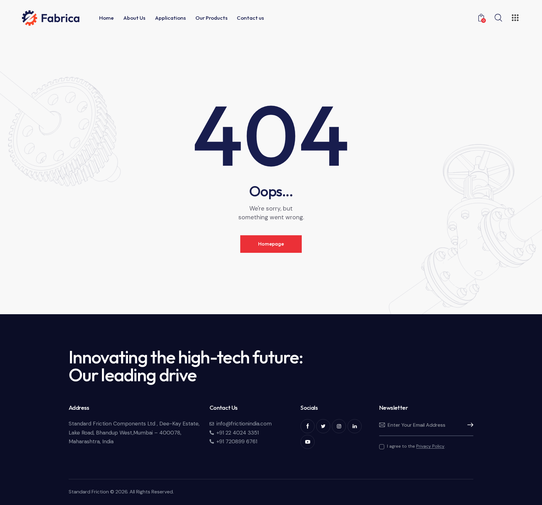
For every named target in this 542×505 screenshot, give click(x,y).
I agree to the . (416, 446)
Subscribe (468, 425)
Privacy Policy (430, 446)
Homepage (271, 244)
